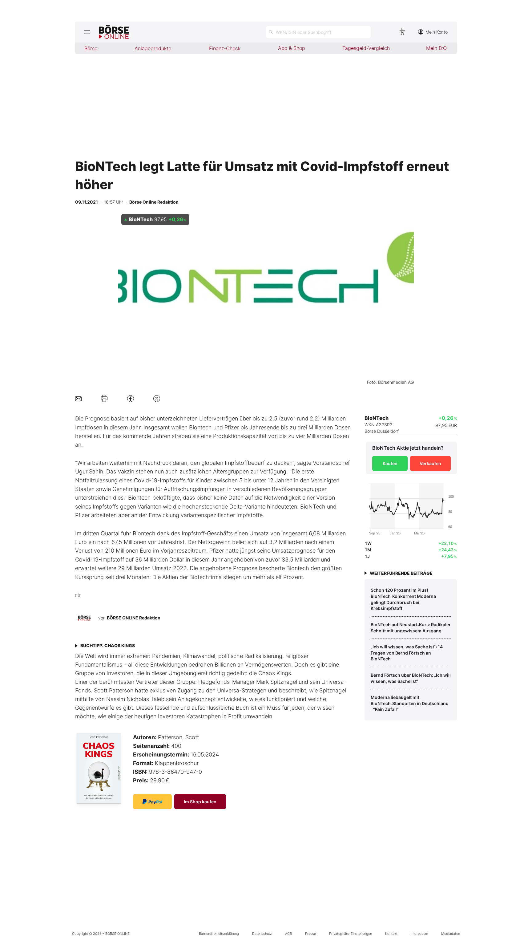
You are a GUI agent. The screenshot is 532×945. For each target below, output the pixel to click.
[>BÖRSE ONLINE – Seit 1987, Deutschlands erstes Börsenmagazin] (114, 32)
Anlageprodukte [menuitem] (153, 48)
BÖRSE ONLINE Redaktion (133, 617)
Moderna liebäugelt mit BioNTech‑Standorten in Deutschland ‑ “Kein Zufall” (410, 703)
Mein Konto (436, 31)
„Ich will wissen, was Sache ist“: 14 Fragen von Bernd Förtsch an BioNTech (407, 652)
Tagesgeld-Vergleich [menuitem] (366, 48)
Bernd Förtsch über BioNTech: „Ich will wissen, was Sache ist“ (411, 678)
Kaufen (390, 463)
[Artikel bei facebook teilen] (130, 398)
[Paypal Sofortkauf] (152, 801)
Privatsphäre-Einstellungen (350, 933)
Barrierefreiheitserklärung (219, 933)
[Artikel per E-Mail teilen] (78, 398)
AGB (288, 933)
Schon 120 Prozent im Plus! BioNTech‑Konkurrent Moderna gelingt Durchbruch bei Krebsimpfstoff (403, 599)
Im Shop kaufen (200, 801)
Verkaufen (430, 463)
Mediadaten (450, 933)
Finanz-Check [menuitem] (224, 48)
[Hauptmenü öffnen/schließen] (87, 32)
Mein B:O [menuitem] (436, 48)
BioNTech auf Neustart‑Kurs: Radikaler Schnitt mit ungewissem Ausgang (411, 627)
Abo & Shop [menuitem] (291, 48)
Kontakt (391, 933)
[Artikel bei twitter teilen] (157, 398)
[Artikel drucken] (104, 398)
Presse (310, 933)
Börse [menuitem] (90, 48)
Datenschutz (262, 933)
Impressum (419, 933)
